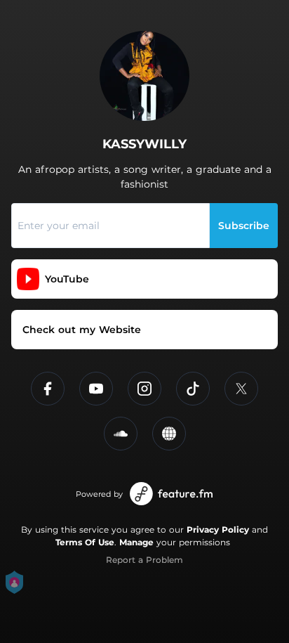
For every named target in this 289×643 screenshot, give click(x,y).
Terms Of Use (84, 542)
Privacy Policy (218, 529)
